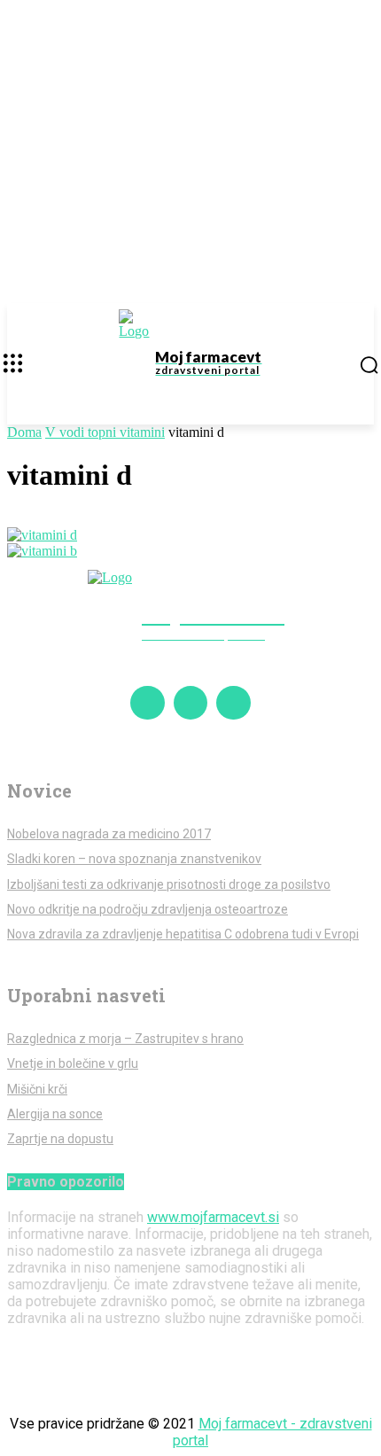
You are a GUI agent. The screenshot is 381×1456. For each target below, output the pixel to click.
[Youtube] (233, 703)
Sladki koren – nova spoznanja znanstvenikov (134, 859)
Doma (24, 432)
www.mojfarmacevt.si (213, 1217)
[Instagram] (190, 703)
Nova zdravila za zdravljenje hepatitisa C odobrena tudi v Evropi (183, 934)
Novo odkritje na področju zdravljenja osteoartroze (147, 909)
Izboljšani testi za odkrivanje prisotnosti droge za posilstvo (168, 884)
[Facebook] (147, 703)
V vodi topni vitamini (105, 432)
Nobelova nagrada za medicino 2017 (109, 834)
